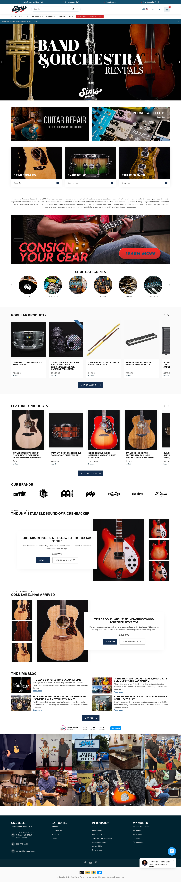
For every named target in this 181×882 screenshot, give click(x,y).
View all (89, 718)
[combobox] (56, 9)
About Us (49, 16)
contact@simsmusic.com (25, 851)
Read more (37, 691)
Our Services (36, 16)
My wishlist (137, 834)
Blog (71, 16)
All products (138, 842)
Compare (136, 838)
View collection (89, 385)
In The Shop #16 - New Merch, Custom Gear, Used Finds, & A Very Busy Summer (59, 698)
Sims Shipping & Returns (102, 838)
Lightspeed (93, 877)
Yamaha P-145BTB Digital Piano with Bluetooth (139, 363)
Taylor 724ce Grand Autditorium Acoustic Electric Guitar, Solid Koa (140, 455)
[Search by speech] (73, 9)
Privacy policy (97, 830)
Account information (141, 826)
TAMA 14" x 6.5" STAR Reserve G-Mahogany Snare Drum (66, 454)
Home (13, 16)
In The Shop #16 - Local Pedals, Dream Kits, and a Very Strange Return (141, 680)
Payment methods (99, 834)
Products (22, 16)
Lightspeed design (105, 877)
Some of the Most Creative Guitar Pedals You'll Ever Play (140, 698)
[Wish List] (159, 9)
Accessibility (97, 846)
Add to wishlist (64, 560)
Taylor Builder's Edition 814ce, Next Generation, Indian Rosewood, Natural (27, 455)
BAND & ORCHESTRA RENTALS (90, 16)
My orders (137, 830)
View (41, 560)
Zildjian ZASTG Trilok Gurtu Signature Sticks (103, 363)
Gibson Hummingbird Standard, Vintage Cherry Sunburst (102, 455)
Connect (61, 16)
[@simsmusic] (62, 728)
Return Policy (97, 850)
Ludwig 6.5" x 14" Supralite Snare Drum (27, 363)
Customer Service (99, 842)
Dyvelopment (119, 877)
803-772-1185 (22, 844)
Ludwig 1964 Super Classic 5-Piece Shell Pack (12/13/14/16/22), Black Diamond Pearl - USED (65, 365)
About (94, 826)
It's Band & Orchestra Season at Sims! (57, 679)
